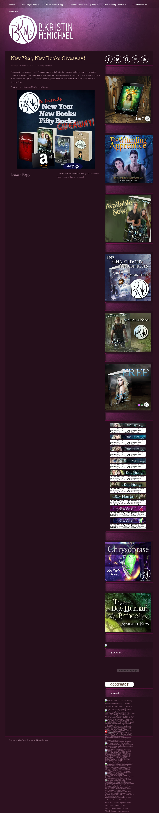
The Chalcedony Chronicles (115, 4)
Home (12, 4)
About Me (13, 11)
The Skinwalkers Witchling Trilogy (84, 4)
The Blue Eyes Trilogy (30, 4)
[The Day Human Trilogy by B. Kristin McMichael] (128, 474)
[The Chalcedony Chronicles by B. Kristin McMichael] (128, 510)
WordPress (21, 740)
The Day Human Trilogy (55, 4)
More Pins (111, 732)
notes (41, 65)
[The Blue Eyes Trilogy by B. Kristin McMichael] (128, 426)
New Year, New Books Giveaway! (48, 58)
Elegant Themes (42, 740)
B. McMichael (21, 65)
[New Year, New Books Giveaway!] (56, 129)
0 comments (48, 65)
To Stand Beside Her (139, 4)
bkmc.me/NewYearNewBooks (35, 87)
